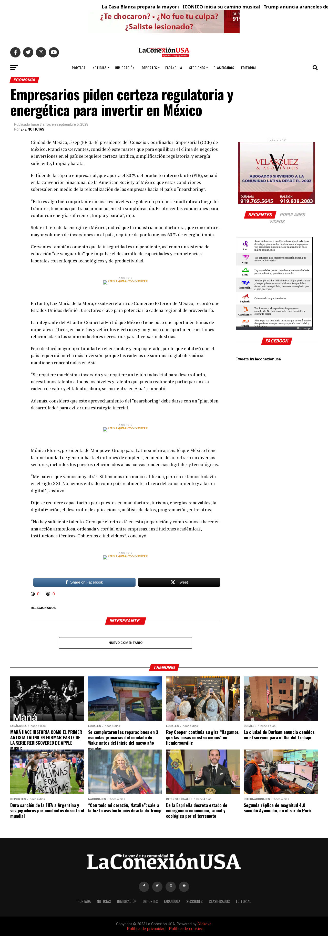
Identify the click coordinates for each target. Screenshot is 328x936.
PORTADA (78, 67)
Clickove (204, 924)
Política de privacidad (146, 928)
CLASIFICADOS (223, 67)
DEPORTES (149, 67)
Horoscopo (304, 328)
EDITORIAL (248, 67)
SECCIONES (197, 67)
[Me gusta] (33, 594)
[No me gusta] (48, 594)
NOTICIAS (99, 67)
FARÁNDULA (173, 67)
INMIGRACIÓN (125, 67)
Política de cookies (186, 928)
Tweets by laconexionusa (258, 359)
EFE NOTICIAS (32, 129)
